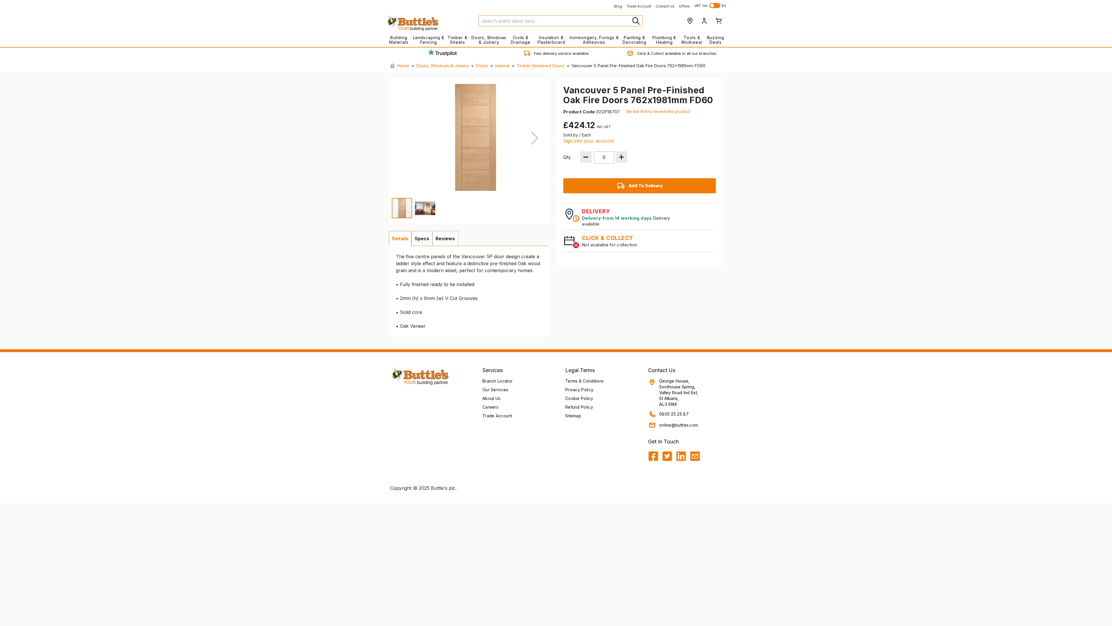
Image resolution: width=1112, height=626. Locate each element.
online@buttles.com (678, 425)
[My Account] (704, 21)
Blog (618, 6)
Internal (502, 65)
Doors (482, 65)
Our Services (495, 389)
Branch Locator (497, 380)
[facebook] (653, 456)
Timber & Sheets (457, 40)
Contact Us (665, 6)
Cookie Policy (579, 398)
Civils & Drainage (520, 40)
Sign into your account (588, 141)
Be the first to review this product (658, 111)
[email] (695, 456)
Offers (684, 6)
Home (403, 65)
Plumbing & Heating (664, 40)
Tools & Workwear (692, 40)
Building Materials (399, 40)
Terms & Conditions (584, 380)
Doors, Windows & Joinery (489, 40)
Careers (490, 407)
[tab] (400, 238)
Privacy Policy (579, 389)
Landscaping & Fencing (429, 40)
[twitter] (667, 456)
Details (400, 238)
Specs (422, 238)
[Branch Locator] (690, 21)
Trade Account (638, 6)
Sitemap (573, 415)
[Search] (635, 21)
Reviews (445, 238)
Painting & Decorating (634, 40)
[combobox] (560, 20)
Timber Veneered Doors (540, 65)
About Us (491, 398)
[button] (534, 138)
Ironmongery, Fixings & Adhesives (594, 40)
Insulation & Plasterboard (551, 40)
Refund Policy (579, 407)
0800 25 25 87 (674, 414)
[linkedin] (681, 456)
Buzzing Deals (715, 40)
